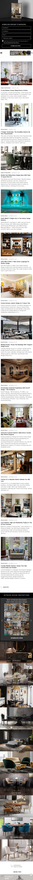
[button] (32, 23)
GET (1, 28)
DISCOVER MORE (16, 7)
